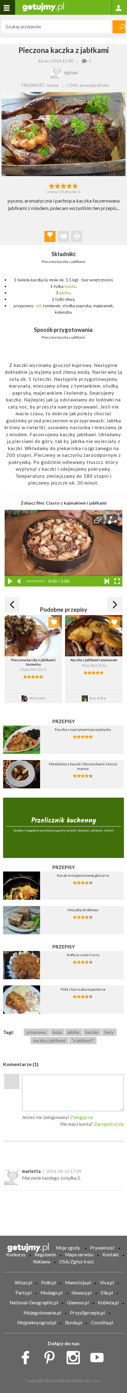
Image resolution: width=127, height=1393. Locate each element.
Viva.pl (107, 1282)
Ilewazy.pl (82, 1292)
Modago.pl (51, 1292)
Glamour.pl (78, 1302)
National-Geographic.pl (34, 1302)
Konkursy (16, 1254)
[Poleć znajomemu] (63, 236)
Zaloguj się (81, 1117)
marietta (31, 1171)
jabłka (65, 292)
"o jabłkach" (83, 1040)
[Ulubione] (53, 622)
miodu (70, 286)
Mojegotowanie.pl (42, 1312)
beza (57, 1032)
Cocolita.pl (102, 1322)
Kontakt (110, 1254)
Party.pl (23, 1292)
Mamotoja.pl (78, 1282)
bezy (109, 1032)
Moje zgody (68, 1247)
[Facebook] (27, 1356)
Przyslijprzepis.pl (87, 1312)
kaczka (92, 1032)
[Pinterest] (51, 1356)
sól (38, 305)
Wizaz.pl (23, 1282)
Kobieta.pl (108, 1302)
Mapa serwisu (79, 1254)
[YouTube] (99, 1356)
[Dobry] (63, 185)
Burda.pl (73, 1322)
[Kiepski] (52, 185)
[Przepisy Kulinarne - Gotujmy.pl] (43, 6)
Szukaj (119, 26)
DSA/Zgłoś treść (76, 1261)
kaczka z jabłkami (49, 1040)
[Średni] (57, 185)
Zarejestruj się (109, 1124)
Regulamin (45, 1254)
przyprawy (36, 1032)
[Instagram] (75, 1356)
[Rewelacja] (75, 185)
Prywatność (102, 1247)
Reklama (41, 1261)
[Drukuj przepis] (76, 236)
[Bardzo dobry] (69, 185)
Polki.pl (48, 1282)
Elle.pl (106, 1292)
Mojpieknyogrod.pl (36, 1322)
